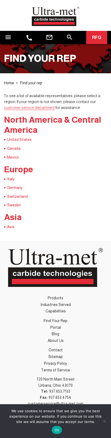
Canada (13, 148)
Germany (15, 187)
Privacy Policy (55, 363)
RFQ (96, 37)
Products (55, 298)
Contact (55, 350)
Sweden (14, 205)
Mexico (13, 157)
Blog (55, 334)
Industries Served (55, 304)
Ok (56, 430)
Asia (10, 227)
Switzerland (17, 196)
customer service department (29, 107)
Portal (55, 327)
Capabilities (56, 311)
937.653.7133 (59, 391)
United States (19, 139)
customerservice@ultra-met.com (55, 404)
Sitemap (55, 357)
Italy (11, 179)
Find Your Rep (55, 321)
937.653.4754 (59, 397)
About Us (56, 340)
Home (9, 83)
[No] (104, 421)
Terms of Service (55, 370)
